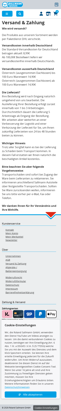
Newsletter (11, 240)
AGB (8, 259)
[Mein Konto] (41, 14)
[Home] (12, 4)
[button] (19, 14)
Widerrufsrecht (14, 277)
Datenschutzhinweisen (17, 387)
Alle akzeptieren (32, 394)
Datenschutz (12, 284)
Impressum (12, 288)
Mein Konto (12, 233)
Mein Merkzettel (14, 236)
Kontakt (10, 229)
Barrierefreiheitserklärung (20, 292)
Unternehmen (13, 256)
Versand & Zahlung (16, 263)
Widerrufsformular (16, 281)
